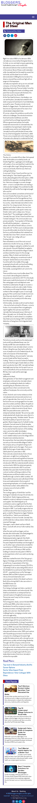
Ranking (23, 791)
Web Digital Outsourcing (19, 798)
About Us (15, 791)
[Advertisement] (18, 10)
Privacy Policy (15, 796)
